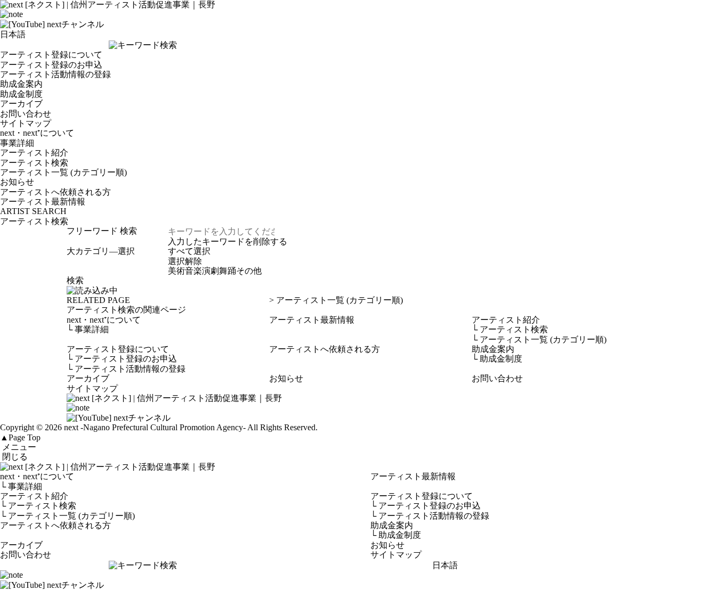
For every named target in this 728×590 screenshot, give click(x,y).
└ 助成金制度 (395, 534)
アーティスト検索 (34, 162)
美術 (176, 270)
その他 (249, 270)
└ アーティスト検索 (38, 505)
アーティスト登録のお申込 (51, 64)
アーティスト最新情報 (42, 201)
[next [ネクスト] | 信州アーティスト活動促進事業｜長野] (364, 467)
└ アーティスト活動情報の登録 (429, 515)
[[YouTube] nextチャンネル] (52, 24)
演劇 (210, 270)
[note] (11, 14)
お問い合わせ (25, 113)
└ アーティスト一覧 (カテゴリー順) (67, 515)
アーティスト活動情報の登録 (55, 74)
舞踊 (227, 270)
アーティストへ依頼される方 (55, 191)
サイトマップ (25, 123)
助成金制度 (21, 94)
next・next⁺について (37, 132)
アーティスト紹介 (34, 152)
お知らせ (17, 181)
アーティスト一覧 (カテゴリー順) (63, 172)
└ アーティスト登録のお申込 (425, 505)
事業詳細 (17, 143)
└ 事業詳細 (21, 486)
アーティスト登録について (51, 54)
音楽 (193, 270)
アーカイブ (21, 103)
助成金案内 (21, 83)
